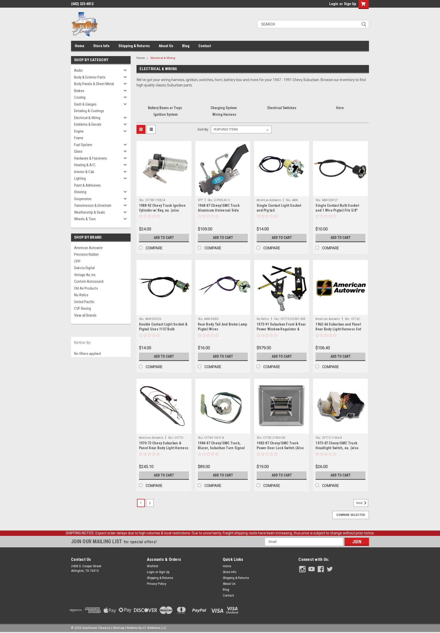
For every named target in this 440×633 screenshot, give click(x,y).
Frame (78, 138)
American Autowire (88, 248)
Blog (185, 46)
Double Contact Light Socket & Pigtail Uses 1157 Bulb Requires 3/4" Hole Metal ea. (163, 329)
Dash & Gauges (85, 104)
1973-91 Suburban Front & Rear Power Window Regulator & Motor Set (281, 329)
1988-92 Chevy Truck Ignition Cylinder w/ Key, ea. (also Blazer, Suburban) (162, 210)
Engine (79, 131)
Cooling (80, 97)
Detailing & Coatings (89, 111)
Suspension (82, 199)
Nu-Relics (81, 295)
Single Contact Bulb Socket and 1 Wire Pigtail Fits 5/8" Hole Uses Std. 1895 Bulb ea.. (338, 210)
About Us (166, 46)
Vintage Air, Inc (85, 275)
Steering (80, 192)
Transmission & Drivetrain (92, 205)
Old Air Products (86, 288)
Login (333, 4)
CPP (77, 261)
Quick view (164, 192)
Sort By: (203, 129)
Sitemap (118, 628)
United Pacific (84, 302)
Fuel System (83, 145)
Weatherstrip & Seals (89, 212)
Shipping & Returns (134, 46)
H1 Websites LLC (154, 628)
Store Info (101, 46)
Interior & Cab (84, 172)
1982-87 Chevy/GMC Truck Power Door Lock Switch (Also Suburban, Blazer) (280, 448)
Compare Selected (350, 515)
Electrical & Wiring (87, 117)
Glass (78, 151)
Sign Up (350, 4)
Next (359, 503)
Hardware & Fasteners (90, 158)
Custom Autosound (88, 281)
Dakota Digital (84, 268)
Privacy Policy (156, 584)
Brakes (79, 90)
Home (79, 46)
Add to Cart (164, 238)
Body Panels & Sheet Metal (94, 84)
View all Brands (85, 315)
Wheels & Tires (85, 219)
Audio (78, 70)
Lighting (80, 178)
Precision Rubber (86, 254)
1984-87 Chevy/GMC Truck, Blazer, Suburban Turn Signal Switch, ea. (221, 448)
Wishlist (152, 566)
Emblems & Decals (87, 124)
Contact (204, 46)
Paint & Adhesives (87, 185)
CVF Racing (82, 308)
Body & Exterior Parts (89, 77)
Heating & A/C (84, 165)
